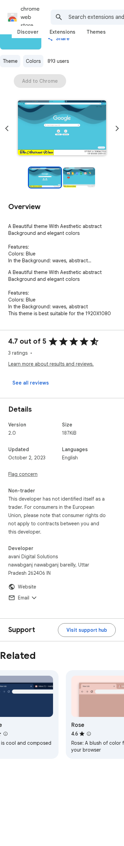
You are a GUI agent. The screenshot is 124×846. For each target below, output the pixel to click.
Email (23, 598)
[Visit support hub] (87, 630)
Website (27, 587)
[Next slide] (117, 128)
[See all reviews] (30, 383)
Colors (33, 61)
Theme (10, 61)
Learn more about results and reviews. (51, 364)
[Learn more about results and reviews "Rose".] (89, 733)
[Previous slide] (7, 128)
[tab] (28, 32)
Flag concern (23, 474)
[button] (62, 128)
